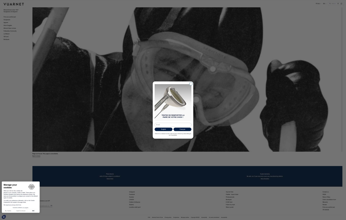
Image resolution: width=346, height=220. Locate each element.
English (163, 129)
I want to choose (20, 211)
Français (182, 129)
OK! (33, 211)
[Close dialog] (191, 83)
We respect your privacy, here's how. (12, 205)
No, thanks (8, 211)
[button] (4, 217)
